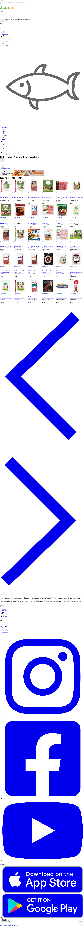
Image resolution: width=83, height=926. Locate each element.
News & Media (5, 632)
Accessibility (4, 626)
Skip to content (3, 0)
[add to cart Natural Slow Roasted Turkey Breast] (71, 219)
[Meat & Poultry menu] (8, 45)
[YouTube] (42, 860)
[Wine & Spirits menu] (8, 150)
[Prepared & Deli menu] (9, 38)
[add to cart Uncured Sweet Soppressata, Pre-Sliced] (29, 219)
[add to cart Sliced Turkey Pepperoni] (57, 219)
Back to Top (2, 605)
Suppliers (4, 614)
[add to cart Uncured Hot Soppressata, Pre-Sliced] (1, 268)
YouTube (4, 861)
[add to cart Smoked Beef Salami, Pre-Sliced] (15, 268)
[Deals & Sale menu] (7, 34)
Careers (3, 613)
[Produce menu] (6, 41)
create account (9, 26)
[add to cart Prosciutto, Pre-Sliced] (57, 194)
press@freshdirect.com (6, 630)
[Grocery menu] (6, 146)
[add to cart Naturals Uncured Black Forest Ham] (71, 194)
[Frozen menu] (5, 143)
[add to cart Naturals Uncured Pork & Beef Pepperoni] (1, 219)
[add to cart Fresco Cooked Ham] (57, 243)
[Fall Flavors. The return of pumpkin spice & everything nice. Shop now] (22, 175)
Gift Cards (4, 610)
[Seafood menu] (6, 127)
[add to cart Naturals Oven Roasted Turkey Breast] (15, 194)
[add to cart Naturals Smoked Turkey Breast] (15, 295)
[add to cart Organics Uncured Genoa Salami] (29, 194)
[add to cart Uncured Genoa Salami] (1, 243)
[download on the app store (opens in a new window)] (42, 893)
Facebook (4, 799)
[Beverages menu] (6, 135)
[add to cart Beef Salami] (57, 295)
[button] (6, 196)
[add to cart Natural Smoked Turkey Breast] (1, 295)
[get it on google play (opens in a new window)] (42, 917)
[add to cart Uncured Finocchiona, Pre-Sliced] (29, 294)
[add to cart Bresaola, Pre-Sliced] (29, 268)
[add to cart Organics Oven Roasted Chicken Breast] (57, 268)
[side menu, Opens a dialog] (1, 5)
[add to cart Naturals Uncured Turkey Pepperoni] (43, 194)
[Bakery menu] (5, 139)
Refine (2, 162)
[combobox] (8, 17)
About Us (4, 609)
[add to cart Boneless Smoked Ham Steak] (43, 268)
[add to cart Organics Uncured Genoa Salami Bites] (43, 243)
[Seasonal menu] (6, 154)
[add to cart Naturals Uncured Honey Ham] (15, 243)
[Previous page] (41, 447)
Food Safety (4, 616)
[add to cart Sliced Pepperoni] (15, 219)
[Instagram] (42, 716)
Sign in (2, 26)
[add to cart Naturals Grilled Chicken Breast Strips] (71, 243)
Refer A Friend (5, 617)
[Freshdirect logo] (6, 9)
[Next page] (41, 592)
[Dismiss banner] (1, 4)
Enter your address (5, 14)
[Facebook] (42, 798)
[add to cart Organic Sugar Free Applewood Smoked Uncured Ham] (71, 268)
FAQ (3, 627)
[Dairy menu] (5, 131)
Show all (2, 594)
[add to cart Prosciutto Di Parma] (43, 295)
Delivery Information (6, 624)
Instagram (4, 717)
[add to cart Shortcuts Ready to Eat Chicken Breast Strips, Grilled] (29, 243)
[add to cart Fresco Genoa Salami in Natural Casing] (43, 219)
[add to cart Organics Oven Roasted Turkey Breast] (1, 194)
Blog (3, 612)
